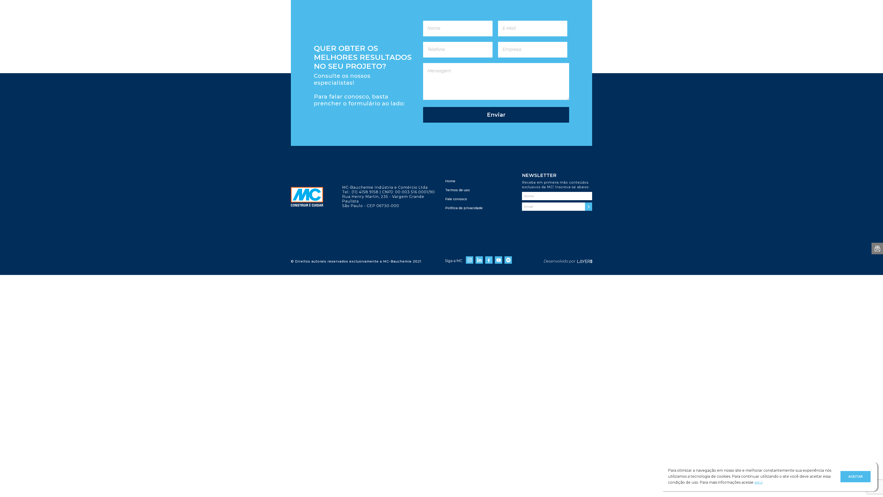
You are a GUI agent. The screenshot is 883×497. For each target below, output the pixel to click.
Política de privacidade (464, 208)
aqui (758, 482)
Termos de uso (457, 190)
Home (450, 181)
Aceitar (855, 476)
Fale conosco (456, 199)
